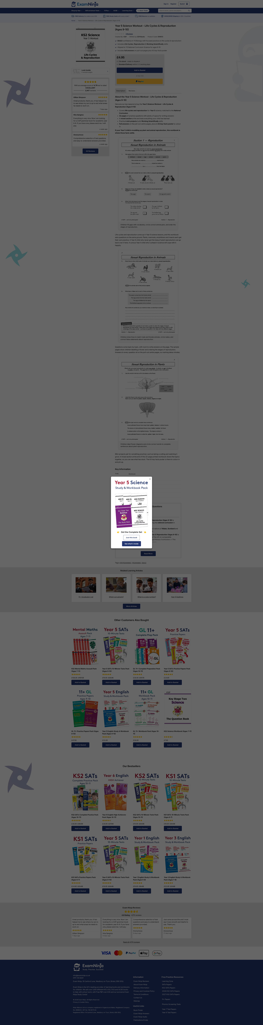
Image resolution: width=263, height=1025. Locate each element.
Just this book (131, 538)
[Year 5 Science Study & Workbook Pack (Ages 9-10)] (131, 504)
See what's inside (131, 544)
